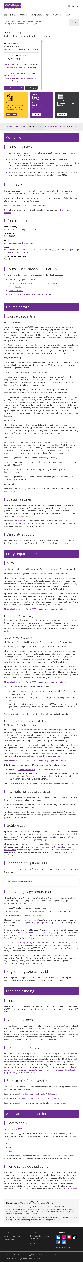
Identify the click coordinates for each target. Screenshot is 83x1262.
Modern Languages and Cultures (23, 279)
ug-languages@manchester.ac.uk (18, 243)
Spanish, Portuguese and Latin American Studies (30, 294)
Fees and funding (51, 126)
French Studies (15, 287)
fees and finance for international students (40, 1098)
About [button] (47, 14)
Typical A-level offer (11, 64)
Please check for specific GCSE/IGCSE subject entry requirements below (35, 609)
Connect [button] (57, 14)
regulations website (54, 1220)
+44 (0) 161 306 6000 (12, 1236)
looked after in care (26, 769)
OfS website (32, 1214)
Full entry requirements (14, 88)
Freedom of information (63, 1255)
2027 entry (38, 21)
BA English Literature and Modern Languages (21, 24)
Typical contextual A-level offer (15, 68)
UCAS (19, 1129)
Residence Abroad (22, 521)
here (40, 963)
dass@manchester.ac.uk (58, 543)
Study (12, 21)
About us (12, 259)
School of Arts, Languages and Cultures (21, 229)
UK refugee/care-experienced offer (16, 73)
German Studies (16, 290)
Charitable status (10, 1259)
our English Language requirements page (38, 922)
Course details (20, 126)
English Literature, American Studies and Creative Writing (34, 283)
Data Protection (19, 1255)
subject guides (24, 488)
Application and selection (68, 126)
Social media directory (64, 1247)
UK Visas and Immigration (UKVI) (22, 942)
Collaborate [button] (36, 14)
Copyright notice (33, 1255)
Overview (9, 126)
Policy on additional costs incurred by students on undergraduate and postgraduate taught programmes (40, 1070)
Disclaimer (8, 1255)
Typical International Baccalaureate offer (18, 79)
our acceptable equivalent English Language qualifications (43, 932)
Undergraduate (21, 21)
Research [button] (23, 14)
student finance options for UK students (39, 1094)
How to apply (31, 88)
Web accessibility (46, 1255)
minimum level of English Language (55, 945)
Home (5, 15)
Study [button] (13, 14)
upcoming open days (37, 205)
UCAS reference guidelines (65, 1189)
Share (75, 22)
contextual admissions (21, 714)
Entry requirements (35, 126)
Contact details (9, 1240)
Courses (31, 21)
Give (68, 14)
